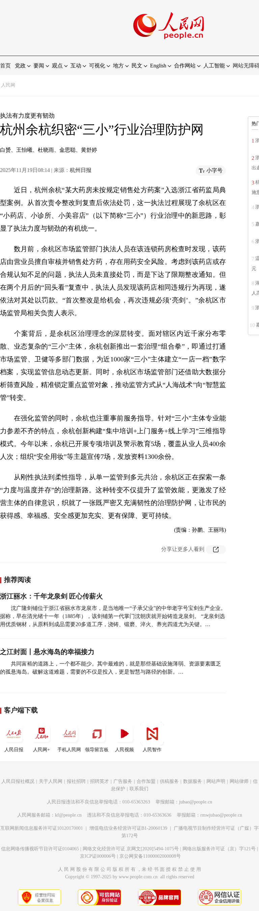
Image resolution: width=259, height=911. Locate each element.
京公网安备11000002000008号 (150, 856)
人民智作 (152, 749)
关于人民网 (50, 781)
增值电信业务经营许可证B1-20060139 (128, 828)
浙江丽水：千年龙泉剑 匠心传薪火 (51, 596)
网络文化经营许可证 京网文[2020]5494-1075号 (131, 848)
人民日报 (13, 749)
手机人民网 (69, 749)
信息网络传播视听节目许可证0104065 (40, 848)
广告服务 (122, 781)
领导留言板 (97, 749)
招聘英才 (99, 781)
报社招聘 (76, 781)
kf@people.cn (68, 815)
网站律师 (239, 781)
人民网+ (41, 749)
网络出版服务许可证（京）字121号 (219, 848)
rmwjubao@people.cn (221, 815)
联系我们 (139, 788)
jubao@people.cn (195, 801)
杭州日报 (80, 170)
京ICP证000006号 (98, 856)
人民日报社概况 (17, 781)
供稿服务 (169, 781)
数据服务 (192, 781)
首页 (5, 65)
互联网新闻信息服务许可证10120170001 (41, 828)
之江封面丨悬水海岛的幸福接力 (47, 651)
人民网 (8, 85)
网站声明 (215, 781)
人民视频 (124, 749)
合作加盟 (146, 781)
